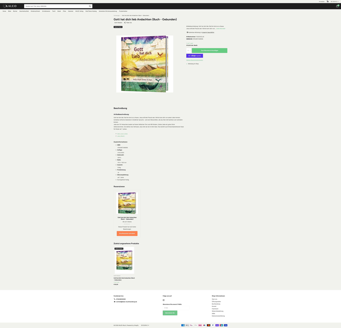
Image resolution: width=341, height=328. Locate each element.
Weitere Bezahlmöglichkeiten (194, 60)
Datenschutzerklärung (218, 316)
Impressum (215, 308)
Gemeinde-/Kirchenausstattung (108, 11)
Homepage (117, 15)
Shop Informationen (218, 296)
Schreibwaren (46, 11)
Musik (59, 11)
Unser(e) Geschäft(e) (208, 32)
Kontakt (214, 306)
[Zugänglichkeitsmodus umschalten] (328, 1)
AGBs (213, 313)
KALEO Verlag (79, 11)
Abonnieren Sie (170, 313)
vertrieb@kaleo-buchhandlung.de (126, 301)
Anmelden (322, 1)
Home (4, 11)
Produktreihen (123, 11)
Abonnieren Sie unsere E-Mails (172, 304)
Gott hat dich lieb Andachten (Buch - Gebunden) (124, 279)
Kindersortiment (35, 11)
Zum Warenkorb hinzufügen (209, 50)
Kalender (70, 11)
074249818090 (121, 299)
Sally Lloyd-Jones (122, 133)
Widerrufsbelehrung (217, 311)
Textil (53, 11)
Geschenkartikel (24, 11)
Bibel (9, 11)
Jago (121, 136)
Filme (64, 11)
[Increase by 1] (190, 49)
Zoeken (89, 6)
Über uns (214, 299)
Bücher (15, 11)
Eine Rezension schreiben (127, 233)
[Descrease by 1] (190, 52)
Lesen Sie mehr (220, 28)
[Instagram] (163, 300)
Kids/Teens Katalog (91, 11)
